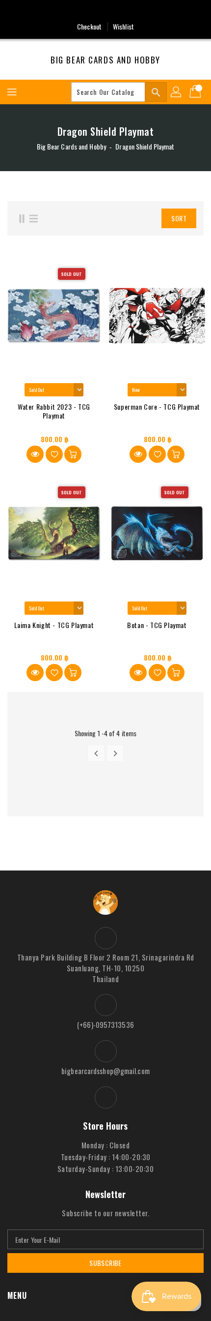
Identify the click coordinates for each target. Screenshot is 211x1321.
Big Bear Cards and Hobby (105, 60)
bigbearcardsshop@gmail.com (105, 1070)
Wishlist (123, 26)
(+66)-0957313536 (105, 1024)
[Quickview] (35, 454)
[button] (132, 218)
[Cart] (196, 92)
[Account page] (176, 92)
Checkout (89, 26)
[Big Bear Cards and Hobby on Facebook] (105, 11)
